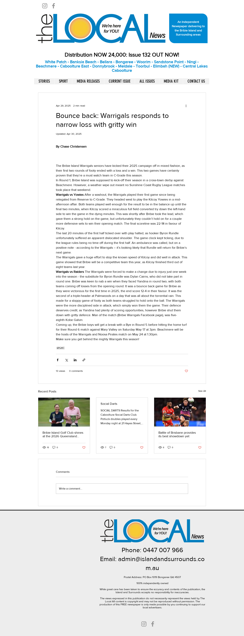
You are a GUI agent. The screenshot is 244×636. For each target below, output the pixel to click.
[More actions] (186, 105)
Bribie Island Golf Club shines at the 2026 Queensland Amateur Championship (63, 434)
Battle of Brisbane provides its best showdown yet (177, 434)
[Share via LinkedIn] (75, 360)
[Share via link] (84, 360)
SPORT (60, 347)
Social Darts (109, 404)
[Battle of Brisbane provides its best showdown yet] (180, 412)
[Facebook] (53, 5)
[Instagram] (44, 5)
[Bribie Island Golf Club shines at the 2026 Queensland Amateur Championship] (64, 412)
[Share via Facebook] (57, 360)
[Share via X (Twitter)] (66, 360)
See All (202, 390)
